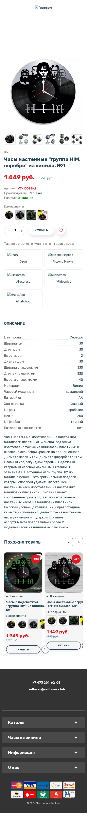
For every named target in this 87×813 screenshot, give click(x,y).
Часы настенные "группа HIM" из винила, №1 (20, 215)
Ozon (23, 261)
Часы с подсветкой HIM (42, 215)
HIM (6, 152)
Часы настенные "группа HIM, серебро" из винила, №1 (22, 624)
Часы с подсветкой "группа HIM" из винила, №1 (31, 215)
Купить (41, 230)
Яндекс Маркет (64, 261)
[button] (69, 542)
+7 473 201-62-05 (46, 682)
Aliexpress (23, 281)
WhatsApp (23, 301)
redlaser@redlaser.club (46, 689)
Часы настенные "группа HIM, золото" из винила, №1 (9, 215)
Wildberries (63, 281)
